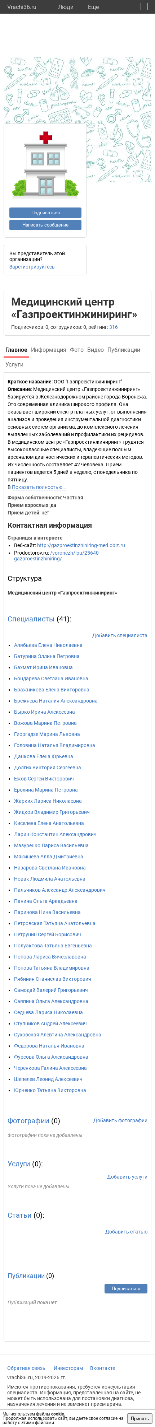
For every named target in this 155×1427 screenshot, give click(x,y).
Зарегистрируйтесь (32, 267)
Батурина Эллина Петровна (47, 656)
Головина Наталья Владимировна (54, 745)
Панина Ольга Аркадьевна (46, 901)
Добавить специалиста (119, 635)
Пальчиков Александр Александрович (60, 890)
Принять (140, 1418)
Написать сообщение (45, 225)
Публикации (26, 1275)
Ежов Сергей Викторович (44, 779)
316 (113, 327)
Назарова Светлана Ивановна (50, 868)
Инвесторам (68, 1368)
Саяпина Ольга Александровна (51, 1001)
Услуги (19, 1164)
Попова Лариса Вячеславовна (50, 957)
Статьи (20, 1215)
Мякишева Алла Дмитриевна (48, 856)
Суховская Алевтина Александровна (57, 1034)
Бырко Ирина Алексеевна (44, 712)
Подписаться (45, 212)
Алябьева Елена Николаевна (48, 645)
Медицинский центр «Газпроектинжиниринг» (62, 593)
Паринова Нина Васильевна (47, 912)
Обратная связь (26, 1368)
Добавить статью (126, 1232)
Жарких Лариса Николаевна (48, 801)
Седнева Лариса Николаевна (48, 1012)
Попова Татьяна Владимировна (51, 968)
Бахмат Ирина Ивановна (43, 667)
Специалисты (31, 619)
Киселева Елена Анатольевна (49, 823)
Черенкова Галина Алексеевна (50, 1068)
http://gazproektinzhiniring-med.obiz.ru (81, 545)
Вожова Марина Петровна (45, 723)
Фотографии (28, 1120)
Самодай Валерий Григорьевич (51, 990)
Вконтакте (102, 1368)
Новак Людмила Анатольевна (49, 879)
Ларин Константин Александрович (55, 834)
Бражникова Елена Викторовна (51, 689)
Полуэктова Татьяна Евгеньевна (53, 945)
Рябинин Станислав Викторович (52, 979)
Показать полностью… (39, 487)
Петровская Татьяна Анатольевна (55, 923)
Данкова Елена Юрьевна (43, 756)
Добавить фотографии (120, 1120)
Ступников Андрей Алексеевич (50, 1023)
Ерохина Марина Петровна (46, 790)
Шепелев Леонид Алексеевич (48, 1079)
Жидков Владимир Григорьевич (52, 812)
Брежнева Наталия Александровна (56, 701)
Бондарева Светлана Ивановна (51, 678)
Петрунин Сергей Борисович (47, 934)
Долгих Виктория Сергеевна (47, 767)
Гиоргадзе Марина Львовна (47, 734)
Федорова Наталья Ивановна (49, 1046)
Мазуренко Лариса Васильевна (51, 845)
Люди (66, 7)
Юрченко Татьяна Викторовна (50, 1090)
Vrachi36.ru (21, 7)
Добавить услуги (127, 1177)
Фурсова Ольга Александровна (51, 1057)
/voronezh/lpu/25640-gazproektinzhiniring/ (57, 555)
